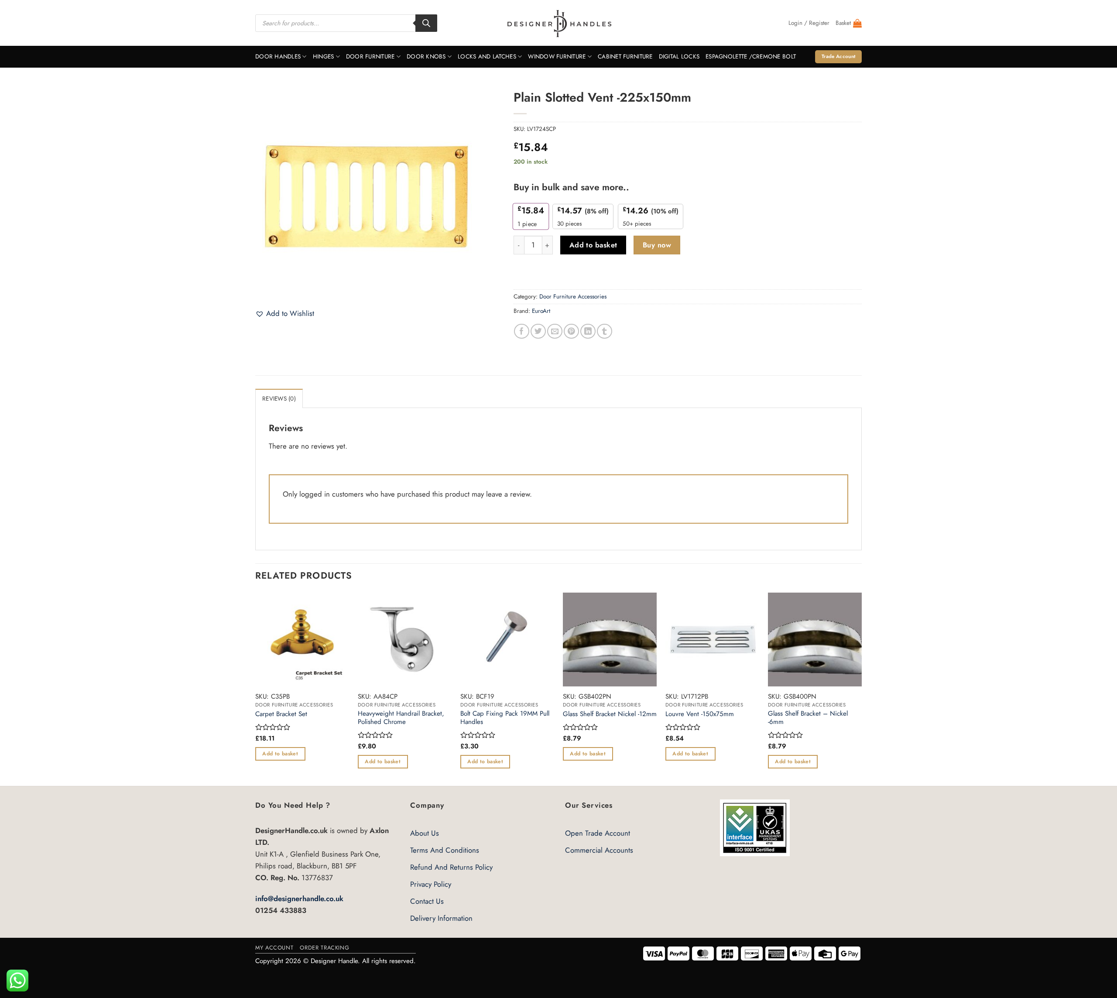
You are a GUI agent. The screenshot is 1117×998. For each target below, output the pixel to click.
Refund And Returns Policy (451, 867)
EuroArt (541, 311)
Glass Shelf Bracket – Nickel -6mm (808, 718)
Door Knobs (426, 56)
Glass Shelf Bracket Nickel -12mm (610, 714)
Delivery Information (441, 918)
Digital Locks (679, 56)
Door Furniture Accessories (572, 296)
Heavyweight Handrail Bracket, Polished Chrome (401, 718)
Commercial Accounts (599, 850)
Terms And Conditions (444, 850)
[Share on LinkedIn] (588, 331)
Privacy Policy (430, 884)
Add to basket (593, 245)
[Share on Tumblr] (604, 331)
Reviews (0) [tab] (279, 398)
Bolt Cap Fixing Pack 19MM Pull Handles (504, 718)
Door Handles (278, 56)
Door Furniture (370, 56)
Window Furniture (557, 56)
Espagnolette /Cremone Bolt (751, 56)
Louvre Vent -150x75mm (699, 714)
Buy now (657, 245)
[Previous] (255, 688)
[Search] (426, 23)
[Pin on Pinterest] (571, 331)
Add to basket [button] (280, 754)
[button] (808, 23)
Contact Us (427, 901)
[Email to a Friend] (554, 331)
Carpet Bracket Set (281, 714)
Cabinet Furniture (625, 56)
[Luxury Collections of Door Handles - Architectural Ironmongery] (559, 23)
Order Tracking (324, 947)
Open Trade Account (597, 833)
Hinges (323, 56)
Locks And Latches (487, 56)
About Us (424, 833)
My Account (274, 947)
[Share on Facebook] (521, 331)
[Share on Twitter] (538, 331)
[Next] (861, 688)
